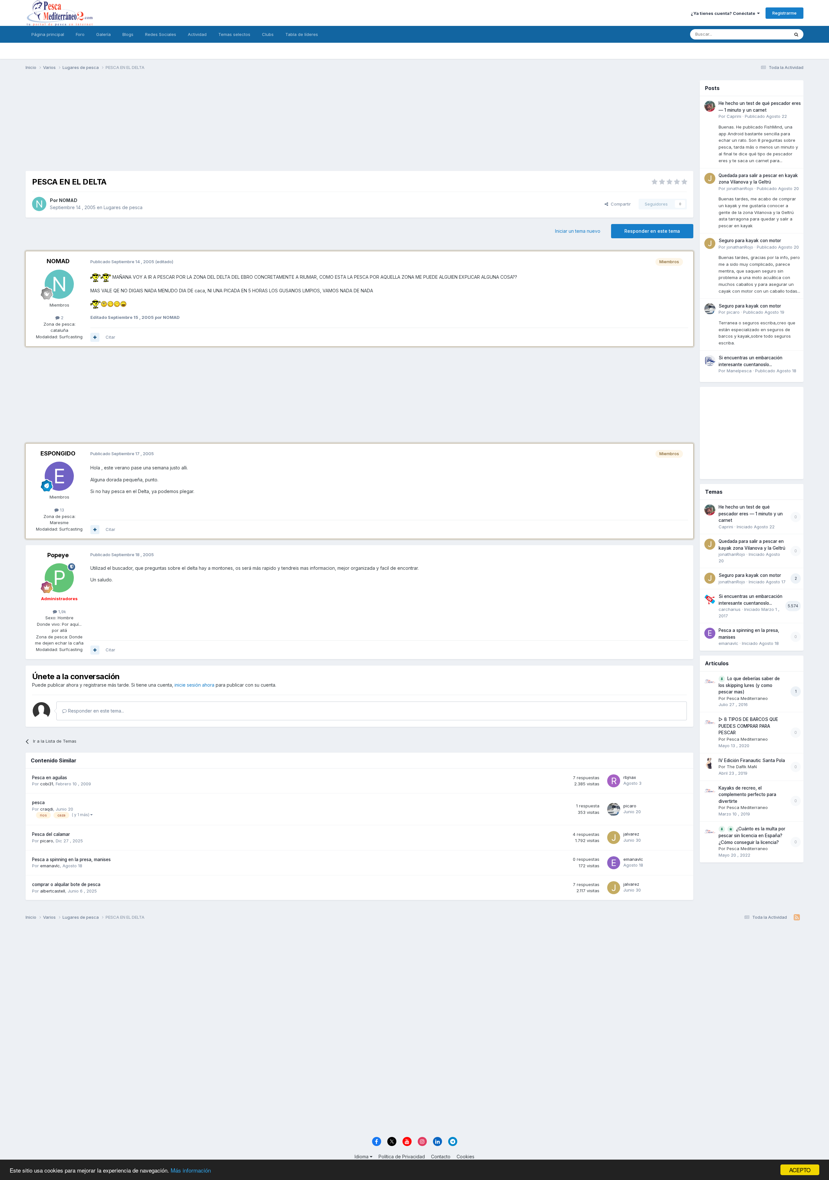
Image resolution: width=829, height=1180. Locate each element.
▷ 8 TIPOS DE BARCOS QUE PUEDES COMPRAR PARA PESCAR (748, 726)
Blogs (127, 34)
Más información (191, 1170)
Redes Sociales (160, 34)
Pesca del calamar (51, 834)
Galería (103, 34)
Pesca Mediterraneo (747, 698)
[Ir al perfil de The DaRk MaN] (709, 763)
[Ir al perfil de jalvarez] (613, 837)
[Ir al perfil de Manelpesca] (709, 360)
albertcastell (52, 890)
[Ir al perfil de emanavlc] (613, 862)
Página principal (47, 34)
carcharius (730, 609)
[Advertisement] (359, 125)
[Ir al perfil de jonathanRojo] (709, 178)
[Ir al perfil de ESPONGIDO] (59, 476)
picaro (629, 805)
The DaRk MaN (742, 766)
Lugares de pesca (123, 207)
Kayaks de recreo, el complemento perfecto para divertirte (747, 794)
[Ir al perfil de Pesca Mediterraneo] (709, 681)
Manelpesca (739, 370)
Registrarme (784, 13)
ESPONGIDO (57, 453)
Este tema (770, 34)
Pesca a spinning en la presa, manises (71, 859)
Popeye (58, 555)
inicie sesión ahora (194, 685)
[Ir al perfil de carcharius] (709, 599)
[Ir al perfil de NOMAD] (39, 204)
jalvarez (631, 834)
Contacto (440, 1156)
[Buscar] (796, 34)
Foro (80, 34)
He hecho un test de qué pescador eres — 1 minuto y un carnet (751, 513)
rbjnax (629, 777)
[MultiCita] (94, 337)
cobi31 (46, 783)
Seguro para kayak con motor (750, 240)
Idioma (362, 1156)
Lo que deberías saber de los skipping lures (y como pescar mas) (749, 685)
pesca (38, 802)
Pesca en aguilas (49, 777)
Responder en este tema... (95, 711)
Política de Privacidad (402, 1156)
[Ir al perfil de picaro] (613, 809)
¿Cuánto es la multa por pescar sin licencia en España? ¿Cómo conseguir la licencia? (752, 835)
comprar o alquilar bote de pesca (66, 884)
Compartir (619, 204)
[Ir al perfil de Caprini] (709, 106)
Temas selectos (234, 34)
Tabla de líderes (301, 34)
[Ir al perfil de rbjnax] (613, 780)
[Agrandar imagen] (95, 276)
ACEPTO (800, 1170)
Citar (110, 337)
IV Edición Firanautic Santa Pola (752, 760)
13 (61, 509)
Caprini (734, 116)
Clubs (268, 34)
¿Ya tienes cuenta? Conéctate (724, 13)
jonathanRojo (740, 188)
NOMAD (68, 200)
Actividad (197, 34)
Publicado (766, 116)
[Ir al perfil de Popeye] (59, 577)
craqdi (46, 809)
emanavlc (50, 865)
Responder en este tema (652, 231)
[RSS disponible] (796, 917)
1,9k (61, 611)
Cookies (465, 1156)
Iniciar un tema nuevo (577, 231)
